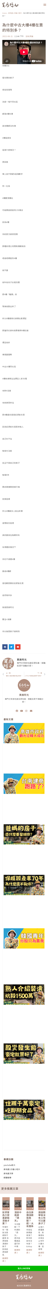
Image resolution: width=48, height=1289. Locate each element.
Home (4, 13)
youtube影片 (9, 1165)
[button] (45, 4)
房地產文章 (8, 1173)
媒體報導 (7, 1177)
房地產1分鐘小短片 (15, 13)
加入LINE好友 (24, 1268)
